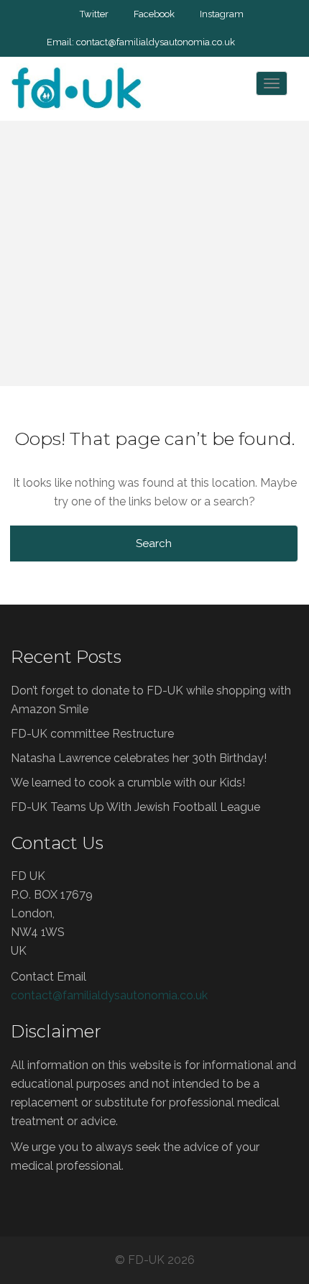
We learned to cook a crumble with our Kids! (128, 782)
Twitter (94, 14)
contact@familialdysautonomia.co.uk (155, 42)
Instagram (222, 14)
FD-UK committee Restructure (92, 733)
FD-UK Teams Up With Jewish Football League (135, 807)
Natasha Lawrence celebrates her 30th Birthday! (139, 758)
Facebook (154, 14)
